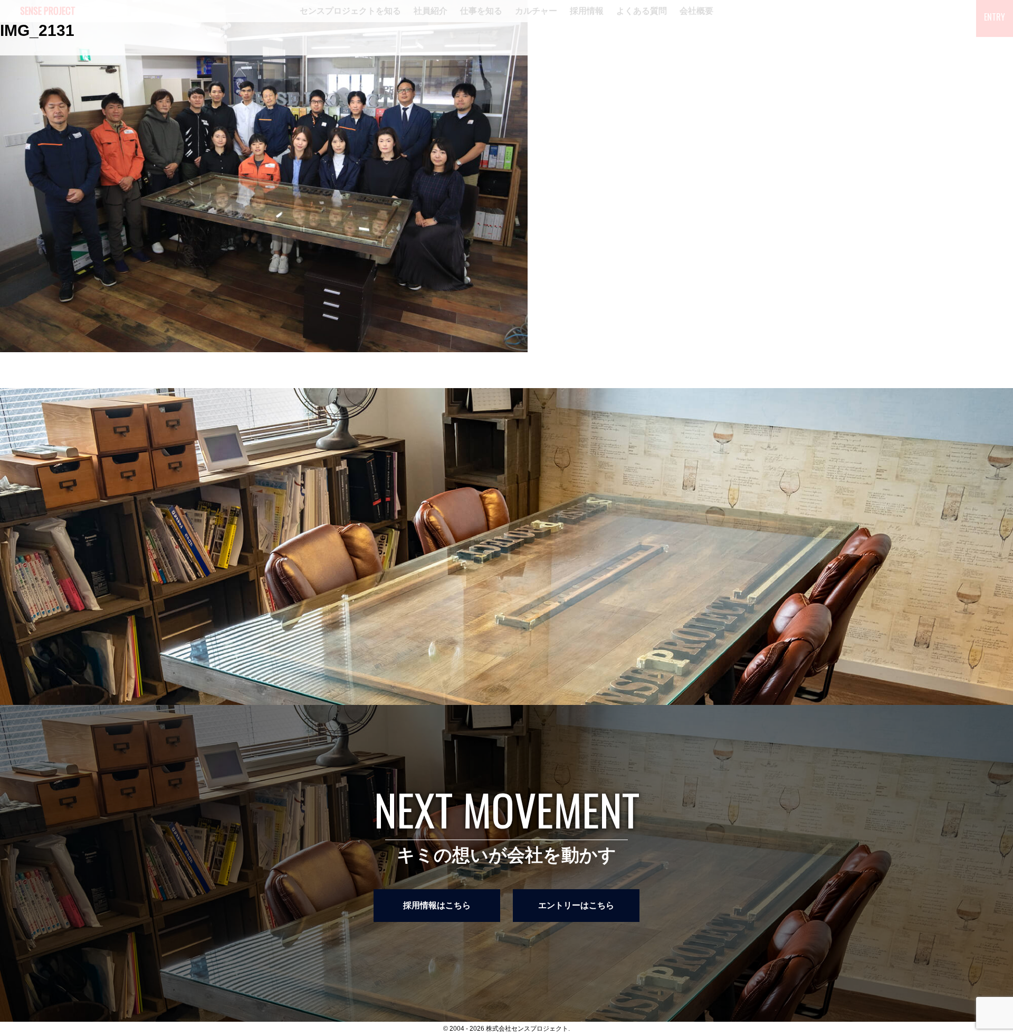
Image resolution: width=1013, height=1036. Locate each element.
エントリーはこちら (576, 905)
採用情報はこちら (437, 905)
